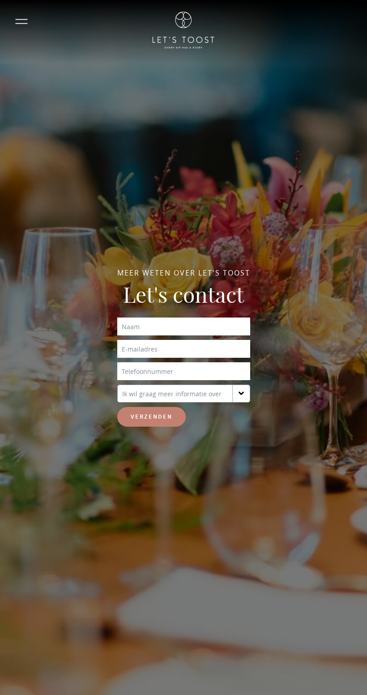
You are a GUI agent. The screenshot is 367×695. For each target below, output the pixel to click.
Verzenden (151, 416)
